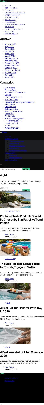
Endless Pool (10, 90)
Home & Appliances (13, 97)
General (8, 95)
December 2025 (12, 63)
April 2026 (9, 53)
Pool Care (9, 10)
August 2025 (10, 72)
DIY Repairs (9, 27)
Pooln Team (9, 234)
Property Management (15, 118)
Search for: (4, 167)
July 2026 (9, 46)
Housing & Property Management (19, 102)
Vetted (8, 5)
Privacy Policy (11, 34)
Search (26, 169)
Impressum (9, 31)
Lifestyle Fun (11, 22)
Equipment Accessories (15, 13)
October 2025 (11, 68)
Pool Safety (10, 20)
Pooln (2, 1)
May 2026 (9, 51)
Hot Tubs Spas (11, 8)
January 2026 (11, 61)
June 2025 (9, 77)
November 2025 (12, 65)
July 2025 (9, 75)
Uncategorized (11, 123)
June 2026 (9, 49)
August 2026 (10, 44)
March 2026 (10, 56)
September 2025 (12, 70)
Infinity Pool (10, 104)
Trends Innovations (13, 29)
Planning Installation (15, 24)
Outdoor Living (11, 17)
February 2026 (11, 58)
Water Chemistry (12, 15)
